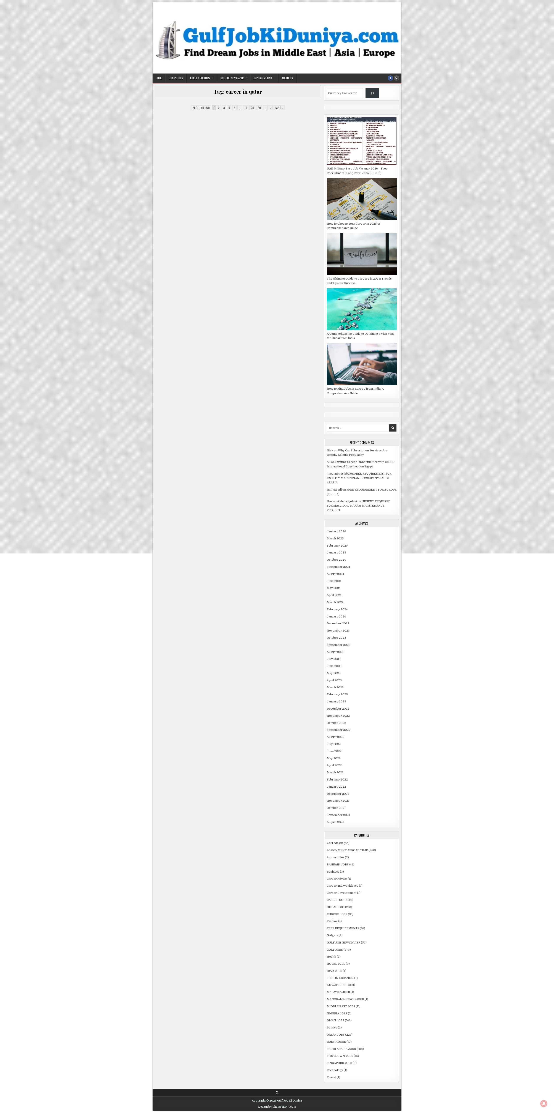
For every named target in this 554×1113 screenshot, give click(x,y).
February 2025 (337, 545)
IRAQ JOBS (334, 970)
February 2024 (337, 609)
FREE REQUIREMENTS (343, 928)
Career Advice (337, 878)
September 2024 (338, 566)
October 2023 (336, 637)
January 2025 (336, 552)
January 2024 (336, 616)
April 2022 (334, 765)
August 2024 (335, 574)
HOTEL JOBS (336, 963)
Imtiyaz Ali (334, 489)
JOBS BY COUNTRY (200, 78)
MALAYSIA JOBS (338, 992)
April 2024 (334, 595)
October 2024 (336, 559)
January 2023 (336, 701)
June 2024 (334, 581)
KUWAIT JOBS (337, 985)
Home (159, 78)
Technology (335, 1070)
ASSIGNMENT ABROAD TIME (347, 850)
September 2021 (338, 815)
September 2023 (338, 644)
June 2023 (334, 666)
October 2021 (336, 807)
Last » (279, 107)
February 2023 (337, 694)
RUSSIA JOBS (336, 1041)
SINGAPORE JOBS (339, 1063)
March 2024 (335, 602)
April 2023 (334, 680)
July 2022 (334, 744)
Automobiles (335, 857)
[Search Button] (396, 78)
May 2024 (333, 588)
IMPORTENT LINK (263, 78)
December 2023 (338, 623)
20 (252, 107)
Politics (332, 1027)
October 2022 (336, 722)
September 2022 (338, 729)
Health (331, 956)
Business (333, 871)
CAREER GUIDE (338, 900)
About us (287, 78)
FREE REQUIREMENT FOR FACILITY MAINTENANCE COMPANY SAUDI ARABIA (359, 478)
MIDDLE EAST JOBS (341, 1006)
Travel (331, 1077)
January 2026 (336, 531)
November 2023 (338, 630)
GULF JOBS (335, 949)
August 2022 (335, 737)
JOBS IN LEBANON (340, 978)
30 (259, 107)
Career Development (341, 892)
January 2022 (336, 786)
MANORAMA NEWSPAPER (345, 999)
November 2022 (338, 715)
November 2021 (338, 800)
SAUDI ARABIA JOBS (341, 1049)
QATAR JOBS (336, 1034)
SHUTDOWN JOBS (340, 1055)
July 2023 (334, 658)
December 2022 (338, 708)
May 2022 (334, 758)
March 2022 (335, 772)
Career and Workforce (342, 885)
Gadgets (332, 935)
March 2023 (335, 687)
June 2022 (334, 751)
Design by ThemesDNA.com (277, 1106)
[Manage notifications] (543, 1103)
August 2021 (335, 822)
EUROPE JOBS (176, 78)
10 (245, 107)
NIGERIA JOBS (337, 1013)
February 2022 (337, 779)
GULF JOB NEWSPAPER (232, 78)
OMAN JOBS (335, 1020)
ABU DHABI (335, 843)
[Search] (372, 93)
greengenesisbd (338, 473)
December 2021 (338, 793)
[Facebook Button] (390, 78)
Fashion (332, 921)
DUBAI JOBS (336, 907)
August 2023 (335, 652)
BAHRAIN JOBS (338, 864)
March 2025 (335, 538)
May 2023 (334, 673)
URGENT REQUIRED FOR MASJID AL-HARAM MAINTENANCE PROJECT (358, 506)
